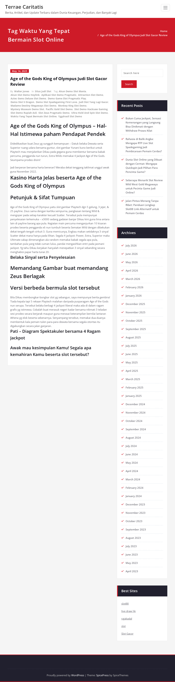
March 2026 (133, 279)
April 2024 (132, 471)
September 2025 (136, 329)
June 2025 (132, 354)
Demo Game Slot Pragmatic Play (67, 98)
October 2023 (134, 521)
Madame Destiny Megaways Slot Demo (33, 105)
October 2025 (134, 320)
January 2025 (134, 396)
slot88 (125, 603)
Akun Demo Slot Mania (72, 91)
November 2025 (135, 312)
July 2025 (131, 345)
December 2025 (135, 304)
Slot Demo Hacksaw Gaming (91, 109)
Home (163, 31)
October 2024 (134, 421)
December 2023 (135, 504)
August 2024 (133, 437)
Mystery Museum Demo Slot (27, 109)
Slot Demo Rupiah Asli (24, 112)
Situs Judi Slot (43, 91)
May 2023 (132, 563)
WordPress (77, 675)
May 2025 (132, 362)
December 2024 (135, 404)
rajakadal (126, 618)
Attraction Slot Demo (90, 94)
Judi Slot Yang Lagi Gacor (93, 102)
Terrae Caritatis (24, 6)
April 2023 (132, 571)
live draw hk (128, 611)
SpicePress (102, 675)
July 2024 (131, 446)
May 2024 (132, 462)
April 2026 (132, 270)
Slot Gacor (127, 633)
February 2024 (134, 487)
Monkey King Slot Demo (72, 105)
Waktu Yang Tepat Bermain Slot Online (34, 116)
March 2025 (133, 379)
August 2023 (133, 537)
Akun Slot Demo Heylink (25, 94)
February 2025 (134, 387)
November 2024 (135, 412)
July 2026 (131, 245)
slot (123, 626)
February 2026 (134, 287)
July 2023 (131, 546)
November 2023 (135, 512)
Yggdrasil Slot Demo (70, 116)
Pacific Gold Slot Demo (59, 109)
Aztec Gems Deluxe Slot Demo (28, 98)
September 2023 (136, 529)
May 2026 (132, 262)
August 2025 (133, 337)
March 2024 (133, 479)
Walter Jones (21, 91)
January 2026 (134, 295)
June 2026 (132, 254)
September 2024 (136, 429)
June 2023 (132, 554)
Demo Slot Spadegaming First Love (56, 102)
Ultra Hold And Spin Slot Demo (89, 112)
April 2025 (132, 370)
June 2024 (132, 454)
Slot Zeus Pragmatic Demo (54, 112)
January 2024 (134, 496)
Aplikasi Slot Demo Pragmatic (58, 94)
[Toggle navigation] (165, 7)
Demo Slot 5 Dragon (22, 102)
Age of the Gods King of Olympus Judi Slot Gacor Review (133, 35)
